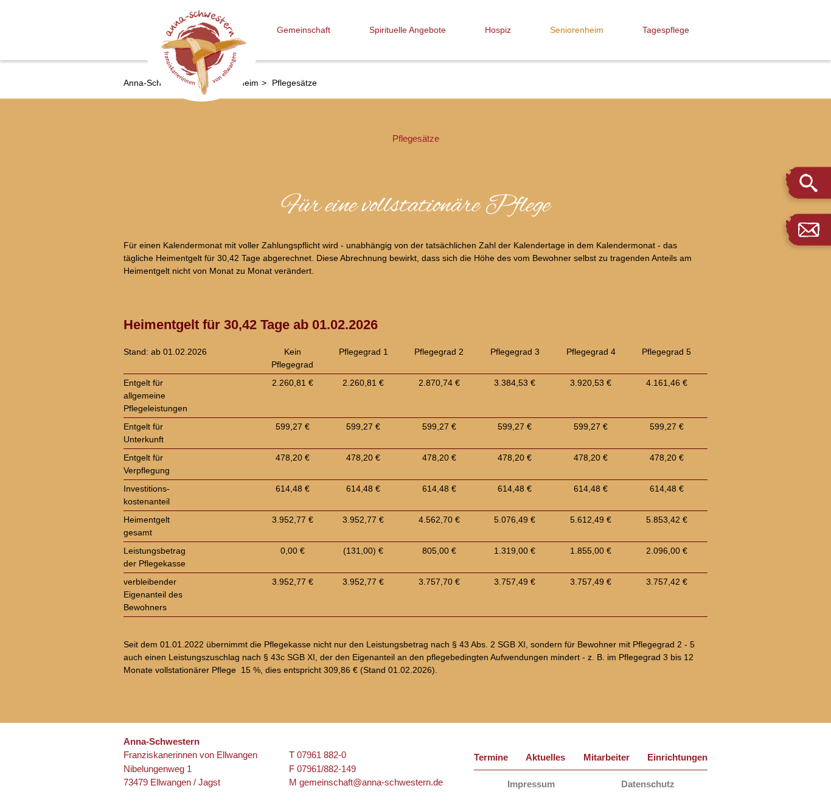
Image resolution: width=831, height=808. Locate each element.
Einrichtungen (677, 757)
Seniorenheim (576, 30)
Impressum (531, 784)
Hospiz (498, 30)
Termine (491, 757)
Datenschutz (648, 784)
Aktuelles (545, 757)
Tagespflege (665, 30)
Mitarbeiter (606, 757)
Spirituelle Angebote (407, 30)
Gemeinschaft (303, 30)
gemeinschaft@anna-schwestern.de (371, 782)
